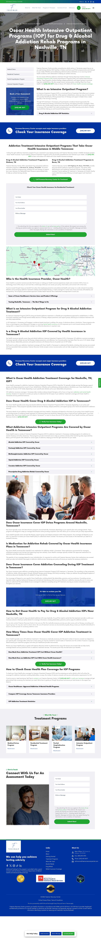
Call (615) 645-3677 (68, 933)
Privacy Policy (56, 903)
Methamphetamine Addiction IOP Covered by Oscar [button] (28, 454)
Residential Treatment (13, 74)
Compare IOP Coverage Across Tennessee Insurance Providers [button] (32, 694)
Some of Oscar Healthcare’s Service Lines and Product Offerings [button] (33, 296)
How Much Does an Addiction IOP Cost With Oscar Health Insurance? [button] (35, 658)
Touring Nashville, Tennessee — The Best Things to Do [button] (29, 302)
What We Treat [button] (36, 7)
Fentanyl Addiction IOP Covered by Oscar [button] (24, 448)
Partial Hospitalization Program (15, 79)
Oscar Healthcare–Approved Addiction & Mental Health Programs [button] (34, 686)
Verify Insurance (45, 933)
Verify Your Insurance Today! (52, 422)
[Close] (98, 413)
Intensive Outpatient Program (15, 84)
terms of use (45, 226)
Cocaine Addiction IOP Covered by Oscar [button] (24, 466)
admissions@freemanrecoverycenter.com (86, 861)
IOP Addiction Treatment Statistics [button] (22, 701)
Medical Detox (11, 69)
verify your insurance (78, 678)
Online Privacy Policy (44, 900)
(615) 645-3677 (20, 107)
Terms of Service (66, 903)
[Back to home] (12, 7)
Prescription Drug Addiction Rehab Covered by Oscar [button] (29, 472)
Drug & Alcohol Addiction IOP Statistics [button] (54, 113)
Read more (11, 748)
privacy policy (56, 226)
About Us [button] (27, 7)
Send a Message (56, 933)
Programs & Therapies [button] (49, 7)
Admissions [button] (72, 7)
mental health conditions (50, 324)
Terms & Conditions (57, 900)
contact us (37, 678)
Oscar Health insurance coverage (82, 84)
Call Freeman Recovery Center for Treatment (52, 179)
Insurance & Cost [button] (62, 7)
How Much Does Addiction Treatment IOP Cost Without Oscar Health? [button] (35, 652)
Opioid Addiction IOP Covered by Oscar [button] (24, 460)
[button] (93, 8)
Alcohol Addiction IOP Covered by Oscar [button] (24, 442)
